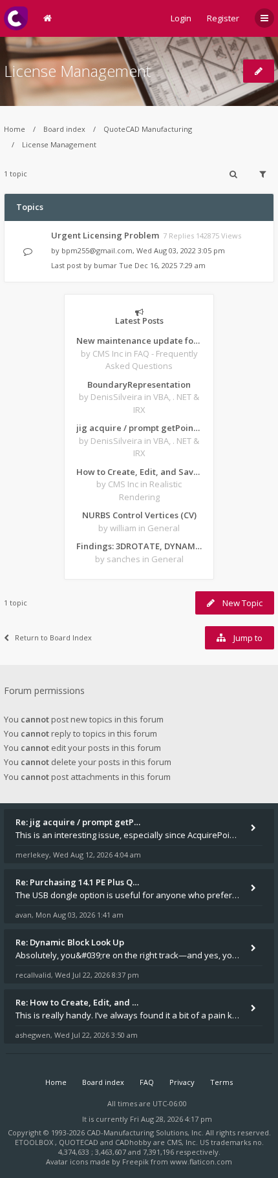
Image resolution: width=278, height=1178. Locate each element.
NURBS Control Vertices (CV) (139, 515)
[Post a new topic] (258, 71)
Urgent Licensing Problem (105, 235)
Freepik (135, 1161)
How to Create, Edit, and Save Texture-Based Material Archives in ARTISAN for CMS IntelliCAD (139, 472)
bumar (105, 265)
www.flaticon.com (201, 1161)
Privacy (182, 1082)
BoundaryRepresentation (139, 384)
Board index (64, 129)
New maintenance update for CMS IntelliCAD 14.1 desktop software (139, 340)
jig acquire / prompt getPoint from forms (139, 428)
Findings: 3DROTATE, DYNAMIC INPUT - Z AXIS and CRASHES (139, 546)
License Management (77, 70)
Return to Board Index (53, 637)
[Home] (16, 18)
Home (14, 129)
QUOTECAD (79, 1142)
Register (223, 18)
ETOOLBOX (35, 1142)
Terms (221, 1082)
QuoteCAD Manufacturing (147, 129)
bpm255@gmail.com (97, 250)
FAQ (147, 1082)
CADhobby (133, 1142)
